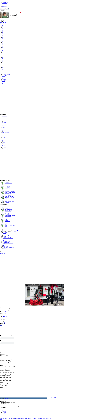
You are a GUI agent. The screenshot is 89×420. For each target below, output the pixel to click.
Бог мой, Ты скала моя (8, 183)
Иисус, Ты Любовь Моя (8, 193)
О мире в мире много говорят (9, 201)
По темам (3, 81)
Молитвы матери (7, 187)
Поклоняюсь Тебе (7, 190)
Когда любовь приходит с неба (8, 243)
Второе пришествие (5, 125)
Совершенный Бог (15, 230)
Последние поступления (6, 74)
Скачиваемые (4, 80)
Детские (3, 127)
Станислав (6, 398)
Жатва (3, 130)
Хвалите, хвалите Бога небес (7, 245)
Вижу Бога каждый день (7, 239)
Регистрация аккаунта (3, 22)
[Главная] (0, 0)
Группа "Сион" (2, 253)
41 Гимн (6, 198)
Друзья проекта (4, 410)
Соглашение (4, 411)
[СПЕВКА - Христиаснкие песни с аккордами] (4, 9)
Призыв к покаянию (5, 140)
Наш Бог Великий (6, 232)
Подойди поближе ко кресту (9, 222)
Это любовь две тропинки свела (10, 225)
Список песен (4, 3)
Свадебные (4, 145)
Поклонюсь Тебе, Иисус (8, 195)
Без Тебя (6, 226)
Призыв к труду (4, 142)
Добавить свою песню (5, 2)
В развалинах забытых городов (10, 184)
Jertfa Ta (6, 223)
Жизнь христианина (5, 132)
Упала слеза (5, 240)
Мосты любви (7, 202)
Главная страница (5, 73)
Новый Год (4, 135)
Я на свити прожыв (8, 200)
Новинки (3, 77)
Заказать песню (4, 6)
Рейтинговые (4, 78)
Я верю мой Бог (7, 188)
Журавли (6, 224)
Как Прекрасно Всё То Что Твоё (10, 191)
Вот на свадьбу (5, 246)
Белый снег (5, 234)
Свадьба (4, 236)
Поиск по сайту (4, 82)
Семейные (4, 147)
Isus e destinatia (7, 182)
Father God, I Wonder (8, 213)
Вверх (1, 419)
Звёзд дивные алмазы (6, 241)
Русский (5, 314)
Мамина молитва (6, 242)
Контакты (3, 413)
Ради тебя (4, 313)
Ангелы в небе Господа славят (9, 197)
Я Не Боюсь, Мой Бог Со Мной (10, 192)
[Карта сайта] (2, 0)
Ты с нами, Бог (13, 231)
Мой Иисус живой (8, 216)
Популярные (4, 79)
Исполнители (4, 75)
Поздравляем (5, 248)
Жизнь (6, 311)
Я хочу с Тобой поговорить (9, 196)
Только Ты (6, 185)
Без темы (3, 120)
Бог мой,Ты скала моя (8, 212)
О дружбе (3, 137)
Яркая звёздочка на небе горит (8, 238)
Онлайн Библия (4, 116)
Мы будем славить (7, 186)
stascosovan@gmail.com (17, 17)
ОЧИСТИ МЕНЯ (7, 221)
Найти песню (4, 5)
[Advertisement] (44, 99)
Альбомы (3, 4)
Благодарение (4, 122)
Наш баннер (4, 412)
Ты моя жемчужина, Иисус (7, 237)
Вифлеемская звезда (6, 244)
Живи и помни (7, 206)
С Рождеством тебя (6, 235)
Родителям (4, 233)
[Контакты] (1, 0)
